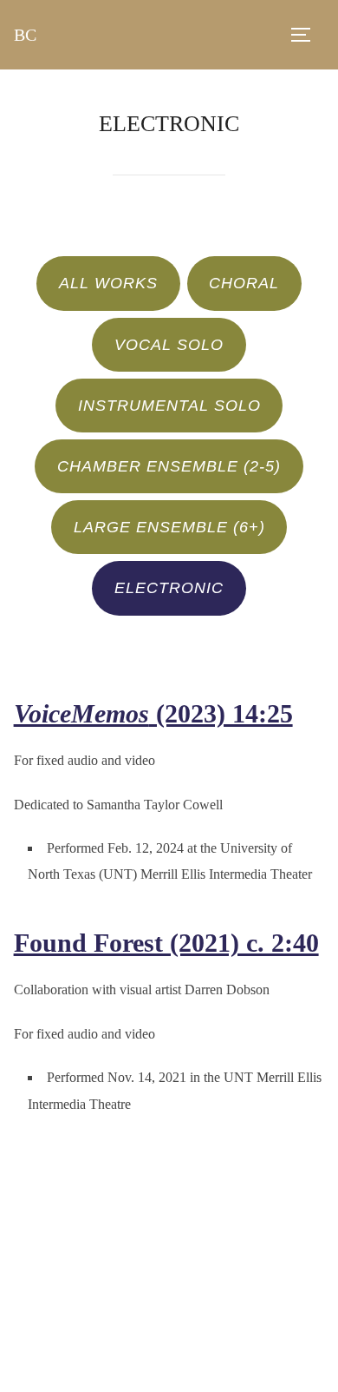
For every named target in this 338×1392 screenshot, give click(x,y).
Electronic (169, 588)
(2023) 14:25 (153, 713)
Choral (244, 283)
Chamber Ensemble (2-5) (169, 466)
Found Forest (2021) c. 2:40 (166, 942)
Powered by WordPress (169, 1330)
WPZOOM (243, 1359)
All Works (108, 283)
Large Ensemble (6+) (169, 527)
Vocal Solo (169, 344)
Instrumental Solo (169, 405)
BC (25, 34)
